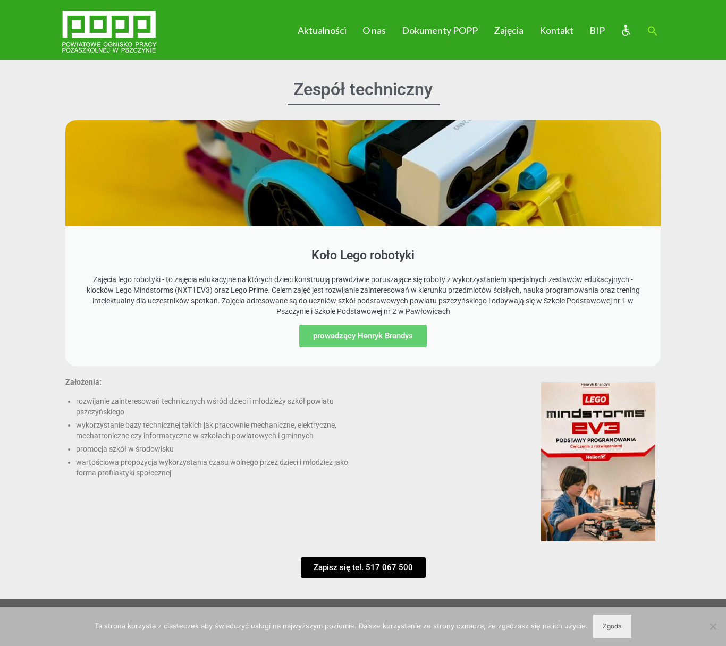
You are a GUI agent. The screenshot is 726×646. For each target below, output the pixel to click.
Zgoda (612, 626)
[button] (652, 31)
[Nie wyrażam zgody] (712, 626)
